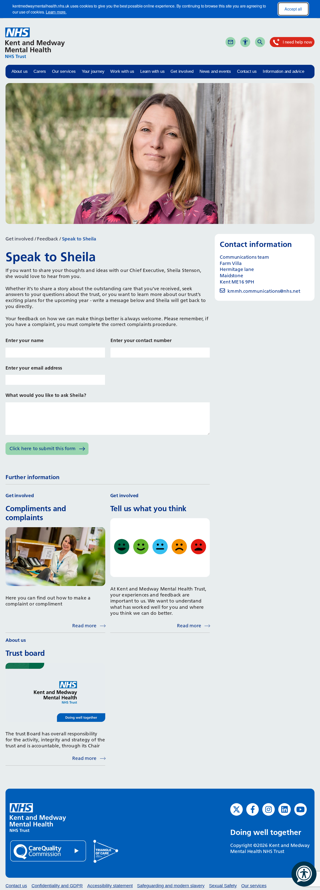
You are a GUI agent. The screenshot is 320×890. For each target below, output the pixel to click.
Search (268, 42)
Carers (40, 71)
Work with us (122, 71)
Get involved (182, 71)
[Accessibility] (245, 42)
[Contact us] (230, 42)
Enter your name (25, 340)
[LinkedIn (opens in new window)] (284, 809)
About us (20, 71)
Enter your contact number (141, 340)
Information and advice (283, 71)
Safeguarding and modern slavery (170, 885)
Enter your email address (34, 368)
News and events (215, 71)
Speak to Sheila (79, 239)
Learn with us (152, 71)
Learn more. (56, 12)
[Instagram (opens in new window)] (268, 809)
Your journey (93, 71)
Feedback (47, 239)
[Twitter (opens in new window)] (236, 809)
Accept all (293, 9)
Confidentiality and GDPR (57, 885)
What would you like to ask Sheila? (46, 395)
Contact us (247, 71)
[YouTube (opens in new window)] (300, 809)
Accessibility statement (110, 885)
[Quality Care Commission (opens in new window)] (48, 850)
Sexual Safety (223, 885)
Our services (64, 71)
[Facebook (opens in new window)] (252, 809)
